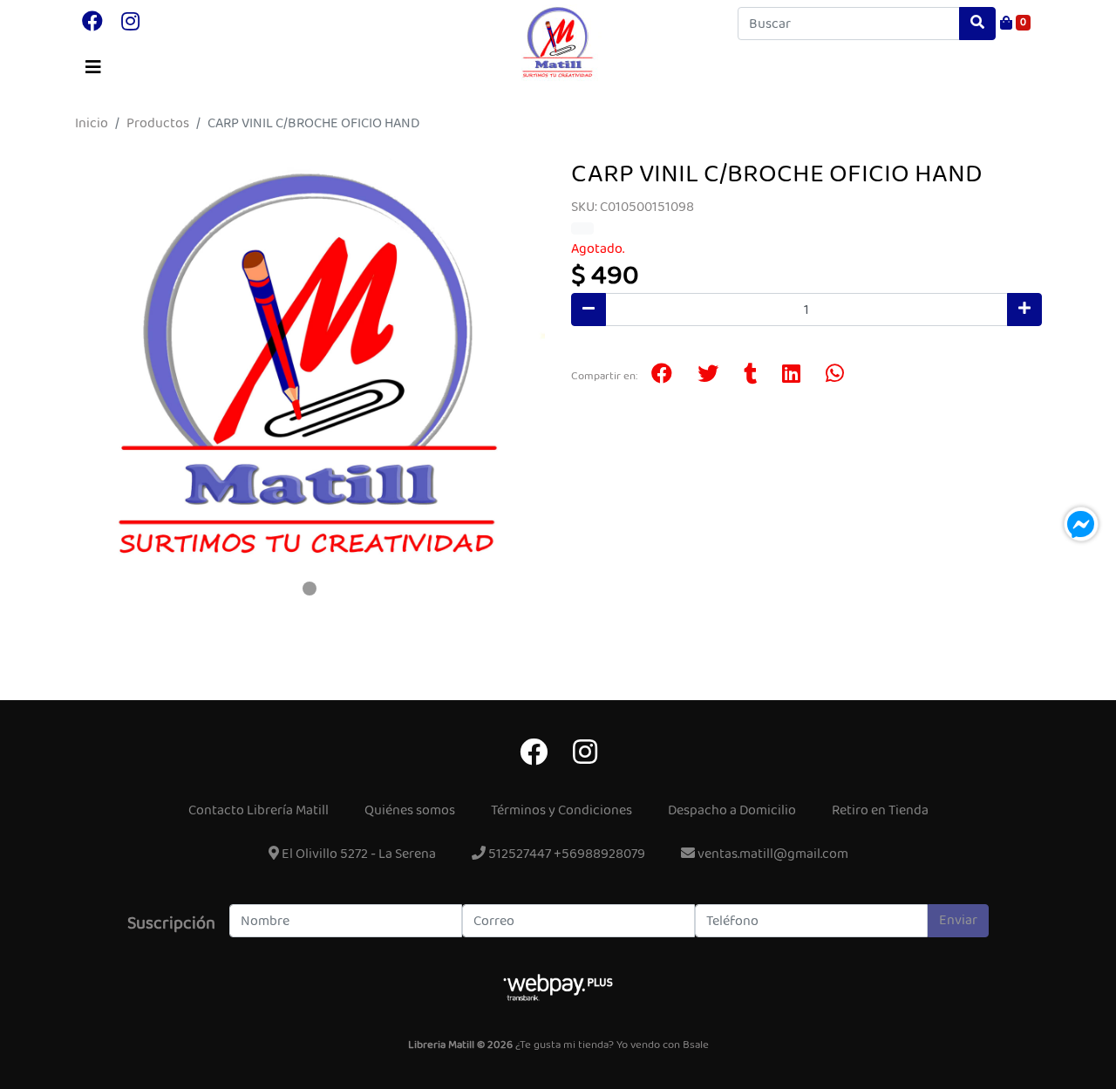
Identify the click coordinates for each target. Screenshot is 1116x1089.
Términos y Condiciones (561, 810)
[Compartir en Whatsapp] (834, 376)
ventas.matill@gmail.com (771, 854)
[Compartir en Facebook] (662, 376)
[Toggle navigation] (93, 68)
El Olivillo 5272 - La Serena (357, 854)
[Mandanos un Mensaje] (1081, 524)
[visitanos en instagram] (130, 23)
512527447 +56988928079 (565, 854)
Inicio (91, 123)
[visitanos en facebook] (92, 23)
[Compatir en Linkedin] (791, 376)
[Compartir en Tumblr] (750, 376)
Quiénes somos (409, 810)
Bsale (696, 1045)
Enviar (958, 920)
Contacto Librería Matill (258, 810)
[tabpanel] (309, 367)
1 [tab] (309, 588)
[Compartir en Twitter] (708, 376)
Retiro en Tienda (880, 810)
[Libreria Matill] (558, 42)
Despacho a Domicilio (732, 810)
